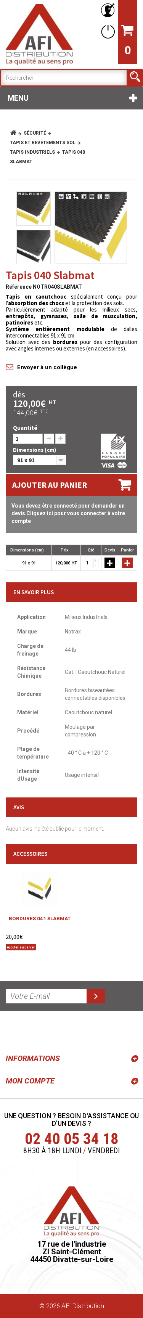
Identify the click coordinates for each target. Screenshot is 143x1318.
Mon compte (30, 1080)
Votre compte (106, 10)
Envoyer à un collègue (47, 367)
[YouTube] (31, 1031)
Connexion (106, 31)
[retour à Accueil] (16, 133)
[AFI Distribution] (39, 34)
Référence (19, 287)
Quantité (25, 427)
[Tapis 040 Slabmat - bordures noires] (33, 247)
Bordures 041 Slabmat (40, 918)
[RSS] (13, 1031)
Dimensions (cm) (35, 450)
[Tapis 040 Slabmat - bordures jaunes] (91, 228)
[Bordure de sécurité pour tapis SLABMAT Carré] (40, 889)
